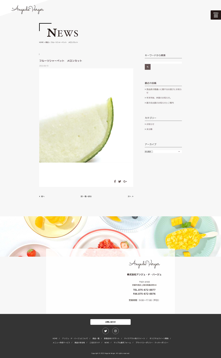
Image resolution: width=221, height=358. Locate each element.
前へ (43, 196)
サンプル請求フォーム (122, 342)
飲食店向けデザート (112, 338)
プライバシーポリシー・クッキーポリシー (152, 342)
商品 (47, 42)
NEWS (107, 342)
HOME (41, 42)
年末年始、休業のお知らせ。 (159, 97)
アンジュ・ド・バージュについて (75, 338)
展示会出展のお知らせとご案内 (160, 102)
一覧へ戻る (87, 196)
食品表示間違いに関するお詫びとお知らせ (164, 91)
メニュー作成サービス (61, 342)
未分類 (149, 129)
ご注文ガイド (95, 342)
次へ (129, 196)
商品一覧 (96, 338)
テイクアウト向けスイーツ (134, 338)
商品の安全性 (80, 342)
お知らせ (150, 124)
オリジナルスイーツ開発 (159, 338)
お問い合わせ (110, 322)
